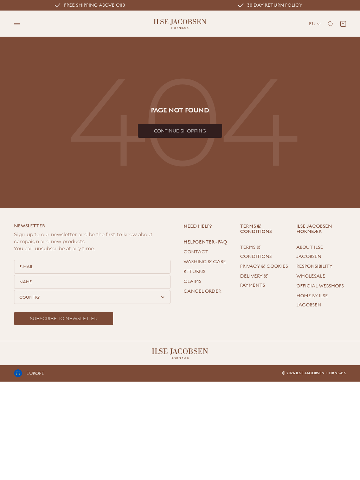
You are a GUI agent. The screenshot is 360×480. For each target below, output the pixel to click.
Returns (194, 271)
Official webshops (320, 286)
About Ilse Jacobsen (309, 252)
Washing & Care (205, 261)
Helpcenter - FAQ (205, 242)
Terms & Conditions (256, 252)
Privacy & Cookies (264, 266)
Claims (192, 281)
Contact (196, 251)
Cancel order (202, 291)
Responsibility (314, 266)
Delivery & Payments (254, 281)
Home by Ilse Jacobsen (312, 300)
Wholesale (310, 276)
